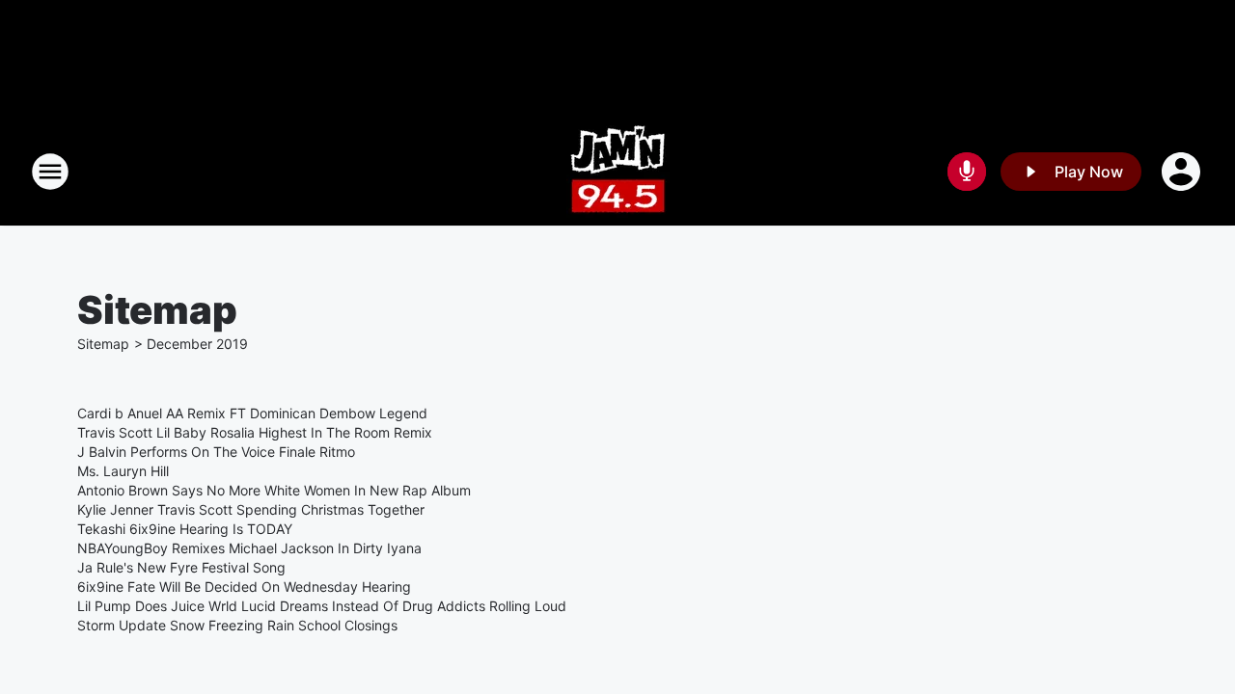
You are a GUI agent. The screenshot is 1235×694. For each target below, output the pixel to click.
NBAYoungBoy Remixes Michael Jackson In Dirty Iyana (249, 548)
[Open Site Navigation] (50, 171)
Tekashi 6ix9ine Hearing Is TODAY (184, 528)
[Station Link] (618, 171)
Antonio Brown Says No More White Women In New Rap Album (274, 490)
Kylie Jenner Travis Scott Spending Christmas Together (251, 509)
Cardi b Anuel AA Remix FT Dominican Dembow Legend (252, 413)
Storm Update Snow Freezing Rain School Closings (237, 625)
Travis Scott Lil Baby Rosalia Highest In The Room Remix (254, 432)
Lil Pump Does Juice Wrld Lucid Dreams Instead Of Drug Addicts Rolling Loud (321, 606)
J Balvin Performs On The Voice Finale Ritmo (216, 451)
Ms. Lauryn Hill (123, 471)
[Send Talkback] (966, 171)
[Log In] (1183, 171)
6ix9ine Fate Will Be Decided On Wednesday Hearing (244, 586)
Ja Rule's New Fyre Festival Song (181, 567)
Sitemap (103, 343)
